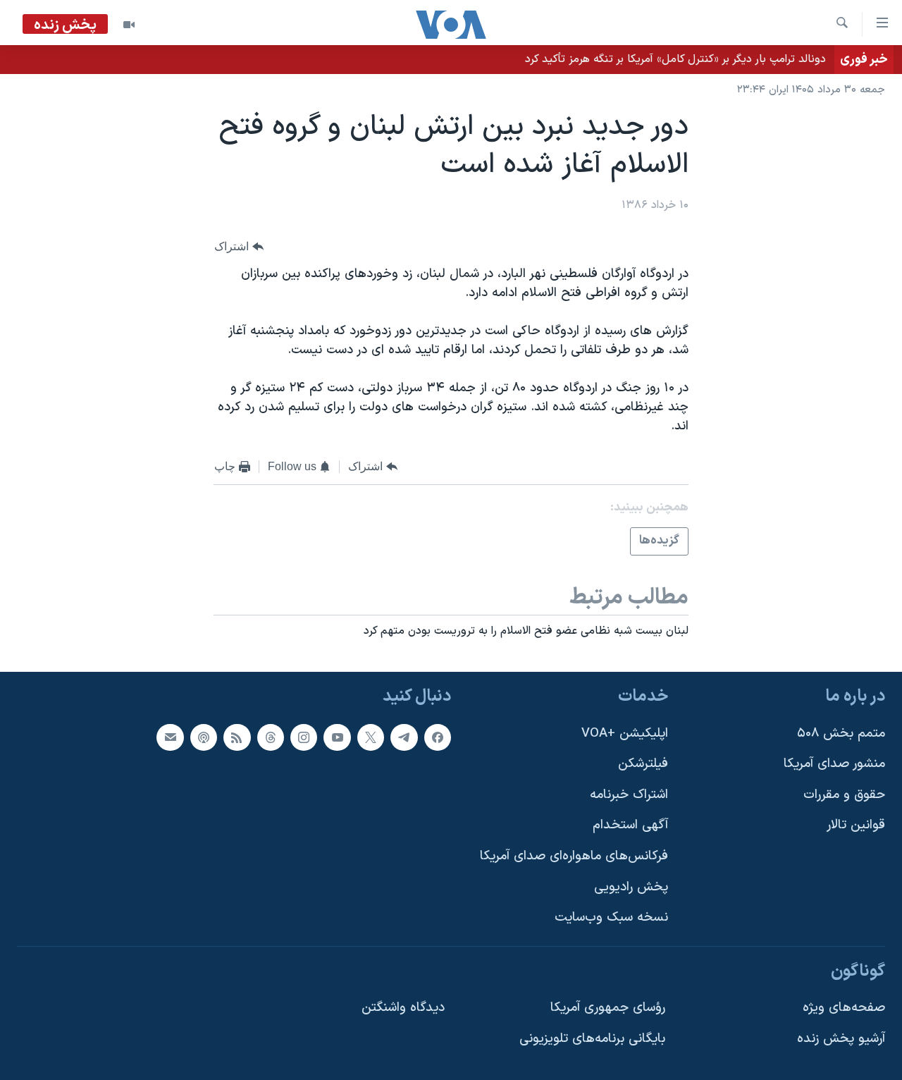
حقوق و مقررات (844, 794)
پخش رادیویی (631, 887)
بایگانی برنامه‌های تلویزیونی (592, 1038)
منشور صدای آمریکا (834, 763)
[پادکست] (203, 737)
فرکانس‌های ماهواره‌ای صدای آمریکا (574, 856)
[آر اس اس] (236, 737)
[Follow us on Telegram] (403, 737)
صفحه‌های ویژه (844, 1008)
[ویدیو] (129, 24)
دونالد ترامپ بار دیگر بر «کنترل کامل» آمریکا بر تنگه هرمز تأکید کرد (675, 59)
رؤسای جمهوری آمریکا (607, 1008)
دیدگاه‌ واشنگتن (403, 1008)
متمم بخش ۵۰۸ (841, 733)
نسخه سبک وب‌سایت (611, 918)
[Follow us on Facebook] (437, 737)
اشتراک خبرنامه (629, 794)
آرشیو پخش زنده (841, 1038)
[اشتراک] (169, 737)
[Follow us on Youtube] (336, 737)
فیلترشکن (643, 763)
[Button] (239, 246)
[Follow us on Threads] (270, 737)
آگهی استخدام (630, 825)
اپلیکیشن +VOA (624, 733)
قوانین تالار (856, 825)
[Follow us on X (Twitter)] (370, 737)
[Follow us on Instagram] (303, 737)
